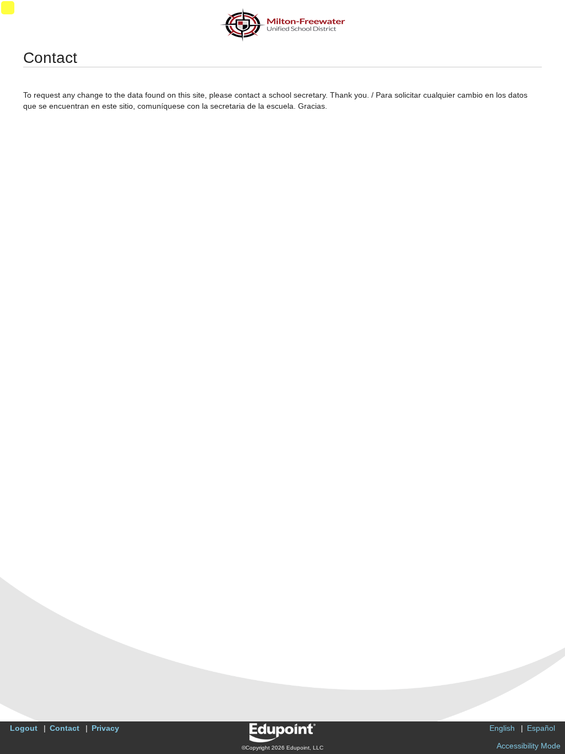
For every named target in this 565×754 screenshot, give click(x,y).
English (502, 728)
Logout (24, 728)
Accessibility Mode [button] (529, 745)
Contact (64, 728)
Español (541, 728)
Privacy (105, 728)
